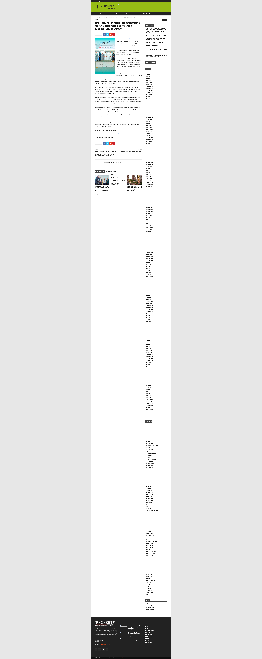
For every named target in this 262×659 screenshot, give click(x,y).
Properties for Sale (151, 551)
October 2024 (149, 115)
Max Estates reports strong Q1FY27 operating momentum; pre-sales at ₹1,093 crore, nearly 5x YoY (156, 50)
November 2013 (149, 381)
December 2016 (149, 305)
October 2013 (149, 383)
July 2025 (148, 96)
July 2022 (148, 168)
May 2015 (148, 344)
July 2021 (148, 192)
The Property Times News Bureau (102, 31)
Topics (102, 13)
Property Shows (150, 555)
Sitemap (165, 657)
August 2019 (149, 240)
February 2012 (149, 409)
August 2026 (149, 72)
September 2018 (149, 262)
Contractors (149, 465)
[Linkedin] (162, 1)
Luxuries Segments (150, 523)
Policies (148, 537)
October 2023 (149, 137)
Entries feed (149, 605)
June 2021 (148, 195)
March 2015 (148, 348)
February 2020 (149, 227)
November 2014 (149, 356)
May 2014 (148, 368)
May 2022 (148, 172)
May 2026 (148, 78)
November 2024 (149, 113)
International (149, 498)
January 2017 (149, 303)
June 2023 (148, 145)
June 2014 (148, 366)
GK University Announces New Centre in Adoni (131, 152)
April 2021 (148, 199)
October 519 (149, 415)
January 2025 (149, 109)
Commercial (149, 457)
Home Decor (149, 488)
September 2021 (149, 188)
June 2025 (148, 98)
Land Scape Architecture (152, 510)
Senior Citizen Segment (152, 572)
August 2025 (149, 94)
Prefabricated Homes (151, 541)
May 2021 (148, 197)
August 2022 (149, 166)
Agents (148, 426)
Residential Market (151, 568)
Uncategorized (150, 590)
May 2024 (148, 123)
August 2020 (149, 215)
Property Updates (150, 557)
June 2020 (148, 219)
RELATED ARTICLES (99, 171)
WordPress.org (150, 609)
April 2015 (148, 346)
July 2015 (148, 340)
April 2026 (148, 80)
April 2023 (148, 150)
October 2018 (149, 260)
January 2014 (149, 377)
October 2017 (149, 285)
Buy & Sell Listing (150, 447)
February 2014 (149, 375)
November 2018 (149, 258)
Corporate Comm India (122, 657)
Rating (148, 561)
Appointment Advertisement (153, 429)
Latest (99, 17)
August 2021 (149, 190)
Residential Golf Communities (153, 566)
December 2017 (149, 280)
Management (110, 13)
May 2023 (148, 147)
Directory (128, 13)
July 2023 (148, 143)
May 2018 (148, 270)
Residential (149, 564)
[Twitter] (164, 1)
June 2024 (148, 121)
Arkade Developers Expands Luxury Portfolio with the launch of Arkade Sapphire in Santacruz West (155, 44)
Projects (148, 549)
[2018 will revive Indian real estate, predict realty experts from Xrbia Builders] (123, 627)
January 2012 (149, 411)
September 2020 (149, 213)
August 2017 (149, 289)
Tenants (148, 584)
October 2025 (149, 90)
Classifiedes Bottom (151, 453)
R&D (147, 559)
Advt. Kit (145, 13)
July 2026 (148, 74)
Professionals (149, 545)
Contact (147, 657)
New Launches (149, 533)
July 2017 (148, 291)
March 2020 (148, 225)
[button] (165, 13)
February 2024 (149, 129)
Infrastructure (150, 492)
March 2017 (148, 299)
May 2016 (148, 319)
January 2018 (149, 278)
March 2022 (148, 176)
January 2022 (149, 180)
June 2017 (148, 293)
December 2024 (149, 111)
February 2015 (149, 350)
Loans (147, 521)
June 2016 (148, 317)
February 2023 (149, 154)
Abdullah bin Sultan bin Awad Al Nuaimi (106, 137)
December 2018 (149, 256)
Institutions (149, 494)
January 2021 (149, 205)
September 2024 (149, 117)
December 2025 (149, 86)
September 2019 (149, 237)
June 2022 (148, 170)
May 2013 (148, 393)
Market (148, 527)
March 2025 (148, 105)
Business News (137, 13)
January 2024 (149, 131)
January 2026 (149, 84)
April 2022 (148, 174)
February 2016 (149, 325)
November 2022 (149, 160)
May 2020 (148, 221)
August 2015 (149, 338)
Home (97, 13)
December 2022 (149, 158)
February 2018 (149, 276)
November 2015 (149, 332)
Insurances (149, 496)
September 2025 (149, 92)
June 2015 (148, 342)
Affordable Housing (151, 424)
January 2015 (149, 352)
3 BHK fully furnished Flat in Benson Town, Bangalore (134, 639)
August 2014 (149, 362)
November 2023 (149, 135)
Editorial (148, 474)
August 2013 (149, 387)
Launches (148, 514)
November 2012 (149, 405)
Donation (151, 13)
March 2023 (148, 152)
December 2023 (149, 133)
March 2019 (148, 250)
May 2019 (148, 246)
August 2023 (149, 141)
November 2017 (149, 283)
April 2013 (148, 395)
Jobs (147, 504)
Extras (148, 480)
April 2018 (148, 272)
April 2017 (148, 297)
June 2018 (148, 268)
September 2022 (149, 164)
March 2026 (148, 82)
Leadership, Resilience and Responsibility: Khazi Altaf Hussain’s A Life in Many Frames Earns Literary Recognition (156, 55)
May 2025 (148, 100)
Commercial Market (151, 459)
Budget (96, 184)
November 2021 (149, 184)
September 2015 (149, 336)
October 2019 (149, 235)
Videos (147, 594)
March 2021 (148, 201)
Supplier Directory (150, 580)
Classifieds (149, 455)
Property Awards (150, 553)
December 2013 (149, 379)
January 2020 (149, 229)
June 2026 (148, 76)
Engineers (148, 476)
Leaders (148, 516)
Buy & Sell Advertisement (152, 445)
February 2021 (149, 203)
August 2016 (149, 313)
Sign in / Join (109, 1)
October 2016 (149, 309)
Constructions (150, 463)
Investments (149, 502)
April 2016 (148, 321)
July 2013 (148, 389)
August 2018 (149, 264)
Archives (148, 433)
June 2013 (148, 391)
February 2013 (149, 399)
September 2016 (149, 311)
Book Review (149, 439)
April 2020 (148, 223)
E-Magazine (149, 471)
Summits (148, 578)
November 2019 (149, 233)
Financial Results (150, 482)
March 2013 (148, 397)
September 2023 (149, 139)
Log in (147, 603)
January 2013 (149, 401)
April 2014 (148, 370)
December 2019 (149, 231)
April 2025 (148, 102)
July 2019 (148, 242)
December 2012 (149, 403)
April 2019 (148, 248)
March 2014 (148, 373)
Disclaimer (160, 657)
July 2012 (148, 407)
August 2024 (149, 119)
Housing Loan (149, 490)
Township (148, 588)
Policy (147, 539)
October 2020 (149, 211)
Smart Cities (149, 574)
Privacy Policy (154, 657)
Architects (149, 431)
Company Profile (150, 461)
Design (147, 469)
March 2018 (148, 274)
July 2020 (148, 217)
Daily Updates (119, 13)
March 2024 (148, 127)
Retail (147, 570)
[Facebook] (160, 1)
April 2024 (148, 125)
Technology (149, 582)
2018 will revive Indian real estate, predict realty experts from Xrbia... (135, 627)
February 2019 (149, 252)
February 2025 (149, 107)
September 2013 (149, 385)
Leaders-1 (148, 519)
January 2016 (149, 328)
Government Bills (150, 486)
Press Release (149, 543)
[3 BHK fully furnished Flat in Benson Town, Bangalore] (123, 640)
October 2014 (149, 358)
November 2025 (149, 88)
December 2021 (149, 182)
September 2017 (149, 287)
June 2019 (148, 244)
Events (147, 478)
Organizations (150, 535)
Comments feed (150, 607)
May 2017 (148, 295)
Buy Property (149, 449)
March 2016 (148, 323)
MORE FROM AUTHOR (111, 171)
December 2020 (149, 207)
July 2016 (148, 315)
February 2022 (149, 178)
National (148, 529)
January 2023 (149, 156)
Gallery (148, 484)
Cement (148, 451)
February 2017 (149, 301)
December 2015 (149, 330)
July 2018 (148, 266)
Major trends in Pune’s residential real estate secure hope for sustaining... (134, 633)
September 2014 (149, 360)
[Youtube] (166, 1)
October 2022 (149, 162)
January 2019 (149, 254)
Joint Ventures (150, 508)
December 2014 (149, 354)
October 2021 (149, 186)
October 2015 (149, 334)
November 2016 (149, 307)
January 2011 (149, 413)
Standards (149, 576)
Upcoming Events (150, 592)
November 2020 (149, 209)
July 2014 (148, 364)
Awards (112, 174)
